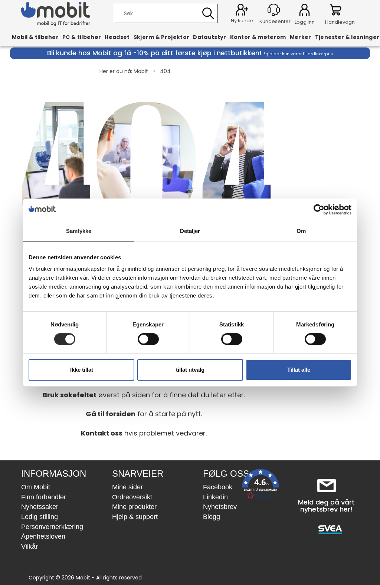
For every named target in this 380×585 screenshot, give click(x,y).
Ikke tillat (81, 370)
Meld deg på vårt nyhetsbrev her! (326, 505)
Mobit (141, 71)
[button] (260, 486)
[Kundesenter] (274, 10)
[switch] (148, 339)
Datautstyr (209, 37)
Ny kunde (242, 20)
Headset (117, 37)
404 (165, 71)
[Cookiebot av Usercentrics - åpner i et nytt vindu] (318, 209)
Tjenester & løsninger (347, 37)
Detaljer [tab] (190, 231)
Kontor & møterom (258, 37)
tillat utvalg (190, 370)
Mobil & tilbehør (35, 37)
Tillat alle (298, 370)
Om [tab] (301, 231)
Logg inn (304, 11)
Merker (300, 37)
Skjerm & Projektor (162, 37)
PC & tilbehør (81, 37)
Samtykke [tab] (79, 231)
